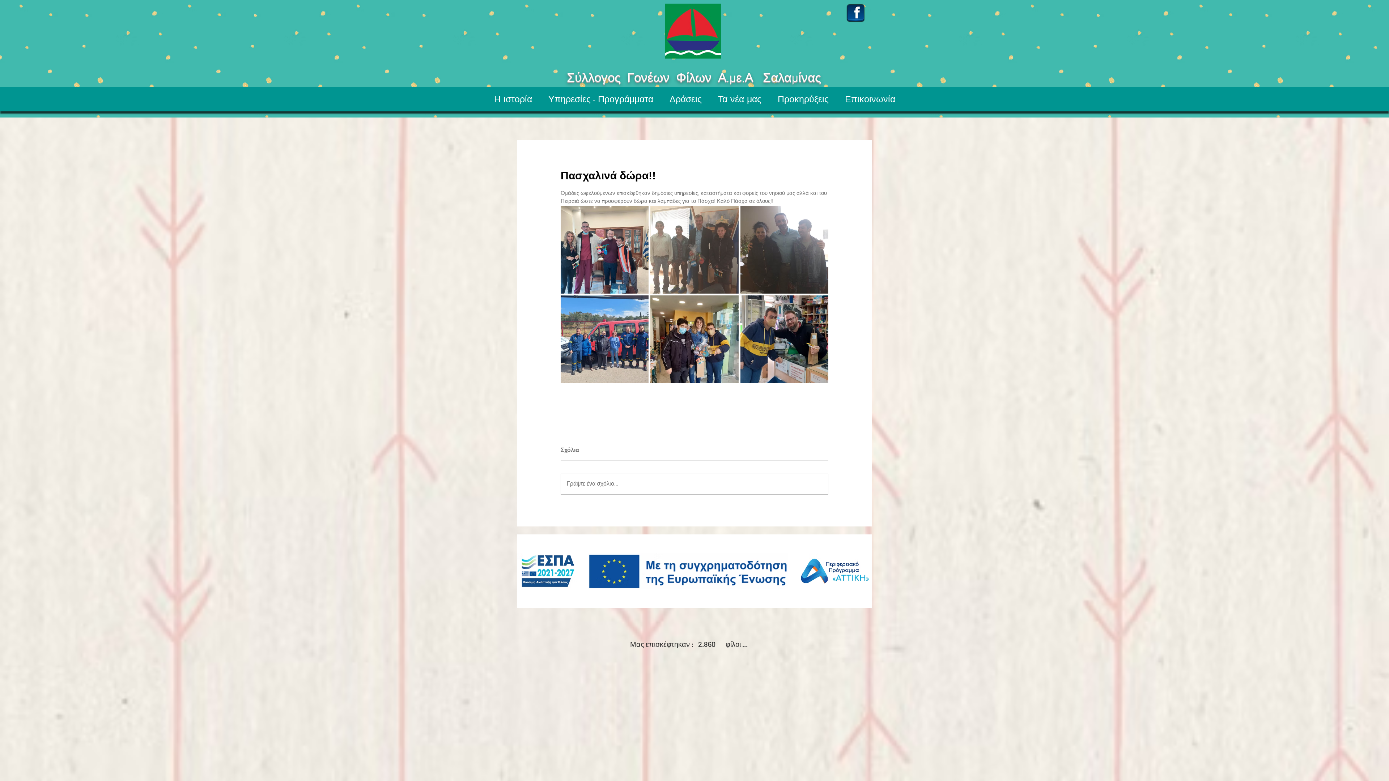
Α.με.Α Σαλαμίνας (794, 78)
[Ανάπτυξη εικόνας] (605, 250)
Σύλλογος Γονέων (597, 78)
